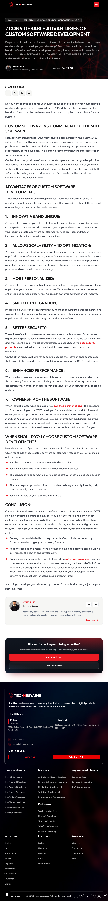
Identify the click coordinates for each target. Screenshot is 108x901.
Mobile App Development (50, 787)
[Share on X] (15, 93)
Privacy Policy (12, 895)
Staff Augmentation (81, 787)
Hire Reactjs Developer (15, 787)
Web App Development (49, 792)
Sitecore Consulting (47, 821)
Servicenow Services (47, 811)
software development (78, 559)
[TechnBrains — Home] (54, 695)
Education (9, 878)
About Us (76, 843)
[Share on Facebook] (8, 93)
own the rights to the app (68, 405)
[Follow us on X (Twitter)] (93, 896)
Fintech (7, 858)
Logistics (8, 863)
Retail (7, 848)
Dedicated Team (79, 777)
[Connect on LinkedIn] (87, 896)
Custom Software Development (53, 782)
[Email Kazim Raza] (96, 604)
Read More (90, 620)
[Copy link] (29, 93)
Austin (41, 858)
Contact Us (30, 756)
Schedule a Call (76, 757)
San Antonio (44, 863)
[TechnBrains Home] (20, 4)
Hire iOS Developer (13, 777)
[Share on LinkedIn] (22, 93)
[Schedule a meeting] (7, 894)
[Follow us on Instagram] (81, 896)
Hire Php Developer (13, 812)
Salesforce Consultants (48, 826)
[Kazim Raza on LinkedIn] (89, 604)
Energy (7, 883)
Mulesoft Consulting (47, 816)
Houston (42, 853)
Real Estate (9, 868)
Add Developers (54, 665)
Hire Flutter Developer (14, 802)
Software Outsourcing (82, 782)
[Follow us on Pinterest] (99, 896)
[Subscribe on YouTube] (105, 896)
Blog (17, 20)
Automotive (10, 853)
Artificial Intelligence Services (52, 777)
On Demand (10, 873)
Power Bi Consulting (47, 831)
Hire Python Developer (15, 797)
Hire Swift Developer (14, 807)
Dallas (41, 843)
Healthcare (9, 843)
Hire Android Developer (15, 782)
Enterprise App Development (52, 797)
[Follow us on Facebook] (76, 896)
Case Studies (78, 853)
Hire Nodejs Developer (15, 792)
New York (42, 848)
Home (10, 20)
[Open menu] (96, 4)
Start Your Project (54, 657)
